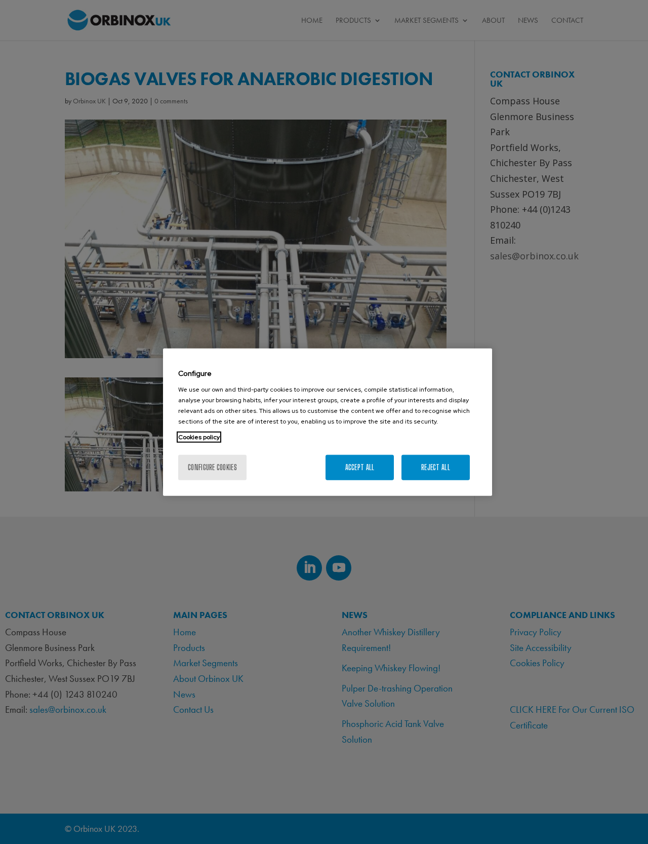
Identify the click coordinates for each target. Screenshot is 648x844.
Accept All (360, 467)
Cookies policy (199, 437)
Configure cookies (212, 467)
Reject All (435, 467)
